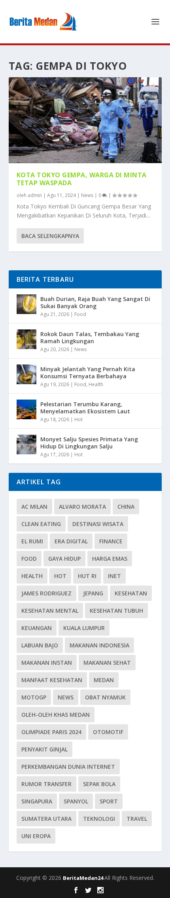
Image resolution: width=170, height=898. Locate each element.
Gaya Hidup (64, 558)
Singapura (36, 801)
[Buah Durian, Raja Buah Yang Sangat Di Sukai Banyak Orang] (26, 304)
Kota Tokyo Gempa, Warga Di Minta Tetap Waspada (82, 179)
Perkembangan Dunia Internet (68, 766)
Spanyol (76, 801)
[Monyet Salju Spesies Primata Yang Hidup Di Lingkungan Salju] (26, 444)
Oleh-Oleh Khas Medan (55, 714)
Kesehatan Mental (49, 610)
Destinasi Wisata (97, 524)
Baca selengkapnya (50, 236)
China (125, 506)
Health (96, 384)
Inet (114, 576)
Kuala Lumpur (84, 628)
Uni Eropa (36, 836)
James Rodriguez (46, 593)
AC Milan (34, 506)
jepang (93, 593)
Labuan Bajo (39, 645)
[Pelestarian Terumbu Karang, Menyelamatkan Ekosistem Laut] (26, 409)
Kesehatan (131, 593)
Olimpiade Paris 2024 (51, 732)
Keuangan (36, 628)
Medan (104, 680)
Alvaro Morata (82, 506)
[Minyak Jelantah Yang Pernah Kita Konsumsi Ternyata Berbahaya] (26, 374)
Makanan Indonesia (99, 645)
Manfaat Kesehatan (51, 680)
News (87, 195)
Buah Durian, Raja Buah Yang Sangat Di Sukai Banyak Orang (95, 302)
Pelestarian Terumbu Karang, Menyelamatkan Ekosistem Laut (85, 407)
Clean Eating (41, 524)
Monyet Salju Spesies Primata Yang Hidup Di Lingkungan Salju (89, 442)
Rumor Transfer (46, 784)
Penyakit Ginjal (44, 749)
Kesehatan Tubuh (116, 610)
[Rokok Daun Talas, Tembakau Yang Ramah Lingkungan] (26, 339)
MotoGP (33, 697)
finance (111, 541)
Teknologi (99, 818)
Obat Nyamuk (105, 697)
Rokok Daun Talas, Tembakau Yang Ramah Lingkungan (89, 337)
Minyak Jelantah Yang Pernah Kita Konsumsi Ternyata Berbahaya (87, 372)
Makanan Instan (46, 662)
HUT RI (87, 576)
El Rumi (32, 541)
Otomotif (108, 732)
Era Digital (71, 541)
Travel (137, 818)
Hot (78, 419)
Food (80, 314)
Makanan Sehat (107, 662)
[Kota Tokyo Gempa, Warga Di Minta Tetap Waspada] (85, 120)
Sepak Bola (99, 784)
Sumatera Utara (46, 818)
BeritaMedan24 (83, 877)
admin (35, 195)
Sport (109, 801)
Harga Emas (109, 558)
